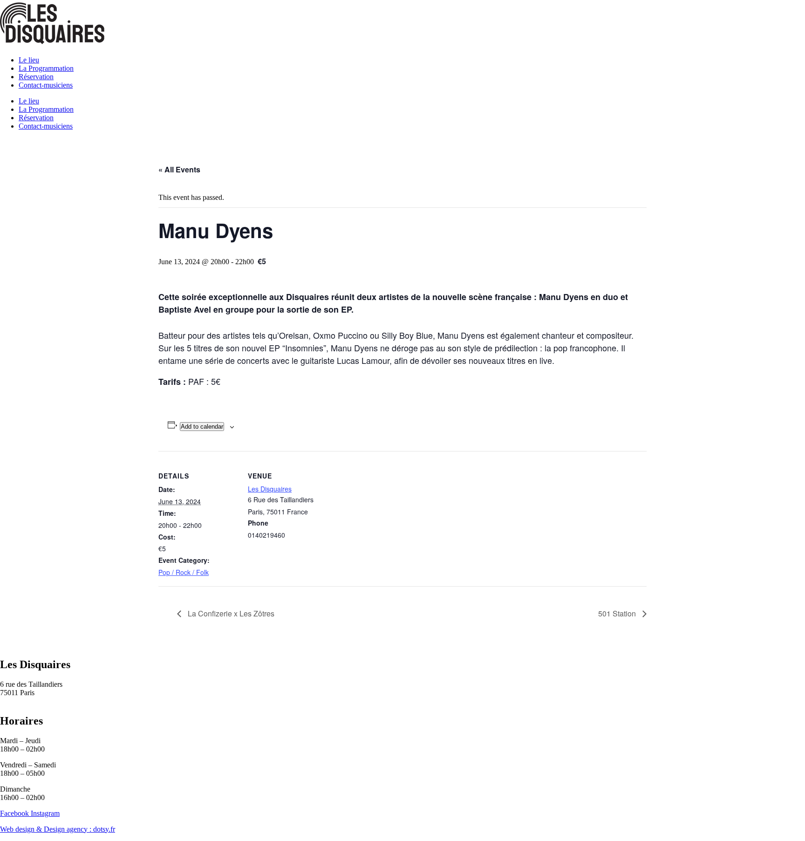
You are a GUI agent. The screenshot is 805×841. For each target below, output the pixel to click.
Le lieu (29, 60)
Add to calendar (202, 426)
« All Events (179, 169)
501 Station (618, 613)
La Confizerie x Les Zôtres (230, 613)
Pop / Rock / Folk (183, 572)
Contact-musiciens (46, 85)
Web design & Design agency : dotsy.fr (57, 829)
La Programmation (46, 68)
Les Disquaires (270, 488)
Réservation (36, 77)
